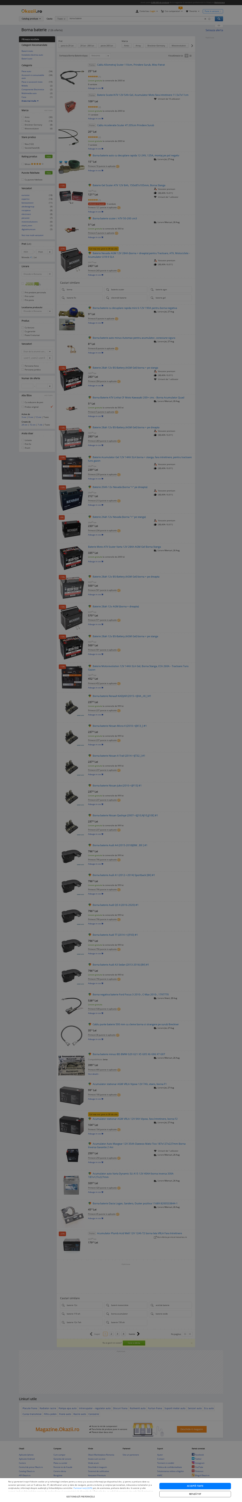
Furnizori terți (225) (83, 1488)
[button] (81, 1495)
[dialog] (121, 1490)
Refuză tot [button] (195, 1494)
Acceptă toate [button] (195, 1486)
